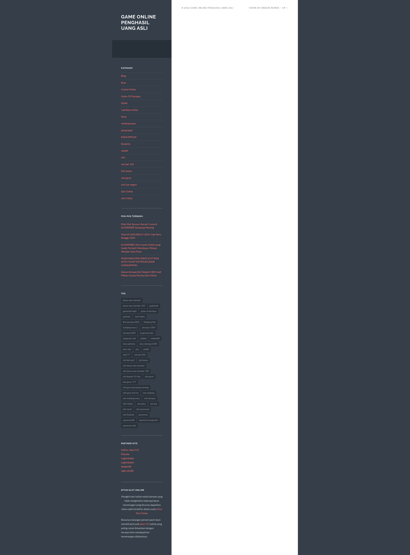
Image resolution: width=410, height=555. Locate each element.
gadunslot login (130, 311)
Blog (123, 75)
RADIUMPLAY (128, 137)
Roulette (125, 143)
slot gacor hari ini (130, 393)
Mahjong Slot (150, 322)
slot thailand (128, 414)
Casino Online (128, 89)
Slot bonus (126, 171)
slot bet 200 (140, 354)
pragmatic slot (129, 338)
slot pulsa (141, 403)
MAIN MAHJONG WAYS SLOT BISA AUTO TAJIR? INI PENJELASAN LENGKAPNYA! (140, 262)
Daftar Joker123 (130, 449)
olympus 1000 (148, 327)
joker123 (144, 523)
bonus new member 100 (134, 305)
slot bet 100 (127, 164)
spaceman (143, 414)
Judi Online (140, 316)
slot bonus (143, 360)
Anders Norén (270, 8)
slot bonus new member (134, 365)
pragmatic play (147, 333)
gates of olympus (148, 311)
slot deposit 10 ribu (131, 376)
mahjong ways (128, 123)
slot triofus (127, 198)
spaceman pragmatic (148, 420)
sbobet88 (155, 338)
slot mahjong (148, 393)
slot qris (153, 403)
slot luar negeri (129, 184)
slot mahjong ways (131, 398)
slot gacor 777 (129, 382)
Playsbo (125, 454)
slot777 (126, 354)
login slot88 (127, 470)
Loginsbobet (127, 458)
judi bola (126, 316)
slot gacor (126, 177)
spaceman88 (129, 420)
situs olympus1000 (148, 344)
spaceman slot (129, 425)
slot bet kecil (128, 360)
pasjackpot (127, 130)
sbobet (124, 150)
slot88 (146, 349)
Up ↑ (285, 8)
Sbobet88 (126, 466)
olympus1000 (129, 333)
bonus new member (132, 300)
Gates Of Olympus (131, 96)
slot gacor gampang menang (136, 387)
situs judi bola (129, 344)
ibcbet (124, 103)
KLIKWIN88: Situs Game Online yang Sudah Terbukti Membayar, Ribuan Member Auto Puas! (140, 248)
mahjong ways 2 (130, 327)
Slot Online (127, 191)
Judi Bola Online (129, 109)
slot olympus (150, 398)
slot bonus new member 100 (136, 371)
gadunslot (153, 305)
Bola (123, 82)
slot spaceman (142, 409)
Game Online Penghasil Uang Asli (138, 22)
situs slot (127, 349)
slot (123, 157)
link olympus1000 (131, 322)
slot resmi (127, 409)
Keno (124, 116)
